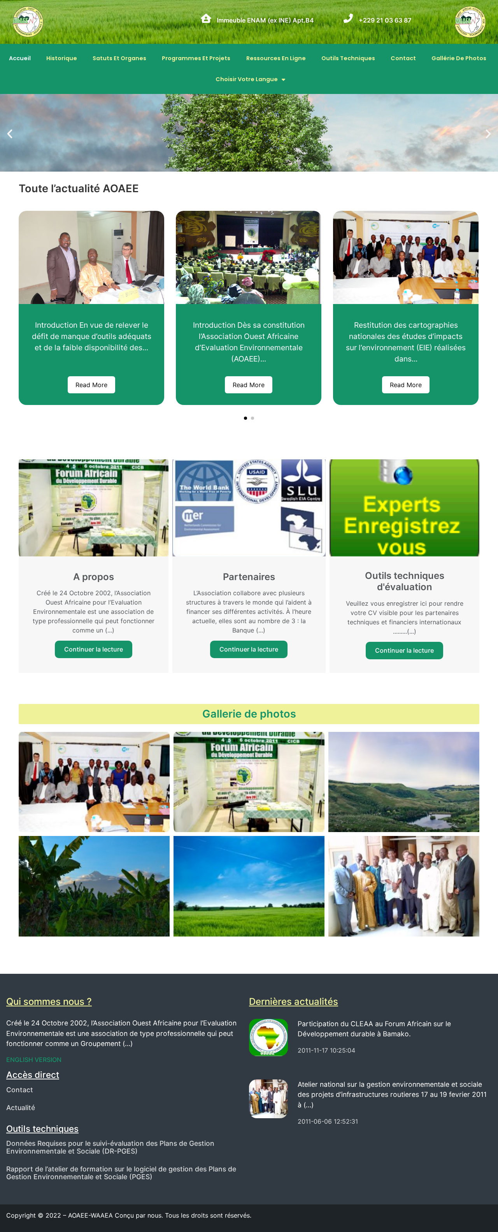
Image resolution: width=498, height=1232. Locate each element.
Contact (403, 58)
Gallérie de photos (458, 58)
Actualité (20, 1107)
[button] (10, 134)
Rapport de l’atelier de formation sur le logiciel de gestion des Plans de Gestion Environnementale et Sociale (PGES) (121, 1173)
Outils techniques (348, 58)
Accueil (20, 58)
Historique (61, 58)
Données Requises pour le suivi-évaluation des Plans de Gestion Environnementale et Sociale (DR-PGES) (110, 1147)
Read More (91, 385)
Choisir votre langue (247, 79)
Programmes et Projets (196, 58)
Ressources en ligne (276, 58)
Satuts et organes (119, 58)
